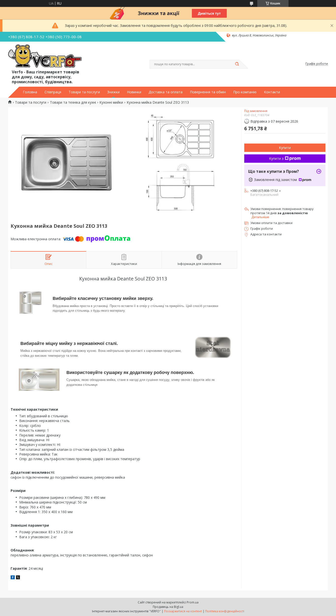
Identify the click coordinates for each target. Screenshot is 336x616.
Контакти (272, 92)
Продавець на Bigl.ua (168, 607)
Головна (30, 92)
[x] (18, 578)
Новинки (134, 92)
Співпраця (53, 92)
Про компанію (245, 92)
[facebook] (13, 578)
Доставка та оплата (166, 92)
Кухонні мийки (111, 102)
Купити (285, 147)
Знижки (113, 92)
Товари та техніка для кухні (73, 102)
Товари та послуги (84, 92)
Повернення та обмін (208, 92)
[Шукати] (237, 64)
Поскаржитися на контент (183, 611)
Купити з (276, 158)
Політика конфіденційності (224, 611)
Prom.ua (193, 602)
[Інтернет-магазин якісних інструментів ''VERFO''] (45, 56)
